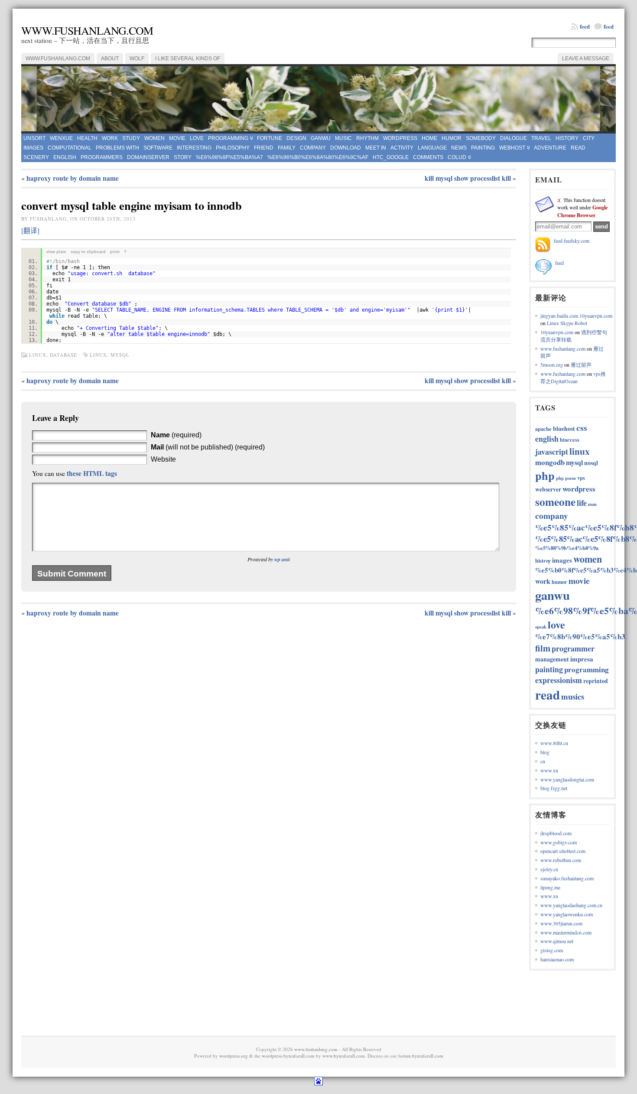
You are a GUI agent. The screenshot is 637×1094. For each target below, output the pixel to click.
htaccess (569, 439)
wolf (137, 58)
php (545, 475)
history (567, 138)
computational (69, 148)
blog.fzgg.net (553, 788)
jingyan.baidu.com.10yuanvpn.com (576, 315)
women (154, 138)
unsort (34, 138)
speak (540, 626)
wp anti (282, 559)
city (589, 138)
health (87, 138)
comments (428, 157)
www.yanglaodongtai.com (567, 779)
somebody (481, 138)
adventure (550, 148)
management (552, 659)
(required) (176, 435)
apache (543, 429)
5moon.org (551, 364)
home (429, 138)
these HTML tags (92, 473)
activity (401, 148)
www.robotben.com (560, 859)
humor (452, 138)
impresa (581, 659)
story (183, 157)
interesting (194, 148)
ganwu (321, 138)
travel (541, 138)
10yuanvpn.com (556, 332)
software (157, 148)
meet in (375, 148)
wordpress (400, 138)
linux (37, 355)
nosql (591, 462)
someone (555, 502)
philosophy (233, 148)
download (345, 148)
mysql (120, 355)
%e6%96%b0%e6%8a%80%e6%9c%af (317, 157)
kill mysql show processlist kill (468, 178)
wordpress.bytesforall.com (288, 1055)
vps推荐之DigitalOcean (573, 377)
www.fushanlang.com (87, 30)
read (578, 148)
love (197, 138)
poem (570, 478)
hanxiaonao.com (557, 959)
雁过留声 (581, 364)
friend (263, 148)
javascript (551, 451)
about (110, 58)
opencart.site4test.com (562, 850)
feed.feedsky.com (571, 240)
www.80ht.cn (554, 742)
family (287, 148)
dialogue (513, 138)
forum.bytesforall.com (420, 1055)
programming (228, 138)
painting (483, 148)
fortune (269, 138)
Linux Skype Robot (567, 322)
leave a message (585, 58)
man (592, 504)
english (64, 157)
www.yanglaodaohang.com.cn (571, 905)
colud (457, 157)
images (33, 148)
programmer (573, 648)
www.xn (549, 770)
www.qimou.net (556, 941)
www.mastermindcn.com (566, 932)
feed (609, 26)
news (459, 148)
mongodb (550, 462)
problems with (117, 148)
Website (163, 459)
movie (177, 138)
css (581, 427)
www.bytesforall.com (343, 1055)
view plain (56, 252)
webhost (512, 148)
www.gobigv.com (558, 842)
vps (581, 478)
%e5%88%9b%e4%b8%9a (566, 548)
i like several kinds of (187, 58)
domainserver (148, 157)
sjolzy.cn (549, 869)
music (343, 138)
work (110, 138)
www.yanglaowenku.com (566, 914)
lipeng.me (550, 887)
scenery (36, 157)
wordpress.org (233, 1055)
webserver (548, 489)
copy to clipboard (88, 252)
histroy (543, 560)
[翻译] (30, 230)
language (432, 148)
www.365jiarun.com (561, 923)
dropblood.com (556, 833)
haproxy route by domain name (72, 178)
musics (572, 696)
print (115, 252)
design (296, 138)
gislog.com (551, 950)
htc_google (391, 157)
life (582, 502)
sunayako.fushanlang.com (567, 878)
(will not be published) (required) (208, 447)
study (131, 138)
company (313, 148)
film (542, 647)
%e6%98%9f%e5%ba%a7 (229, 157)
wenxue (61, 138)
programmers (102, 157)
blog (544, 752)
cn (542, 761)
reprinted (595, 680)
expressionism (558, 680)
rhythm (367, 138)
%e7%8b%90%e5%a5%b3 (580, 636)
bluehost (564, 428)
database (63, 355)
